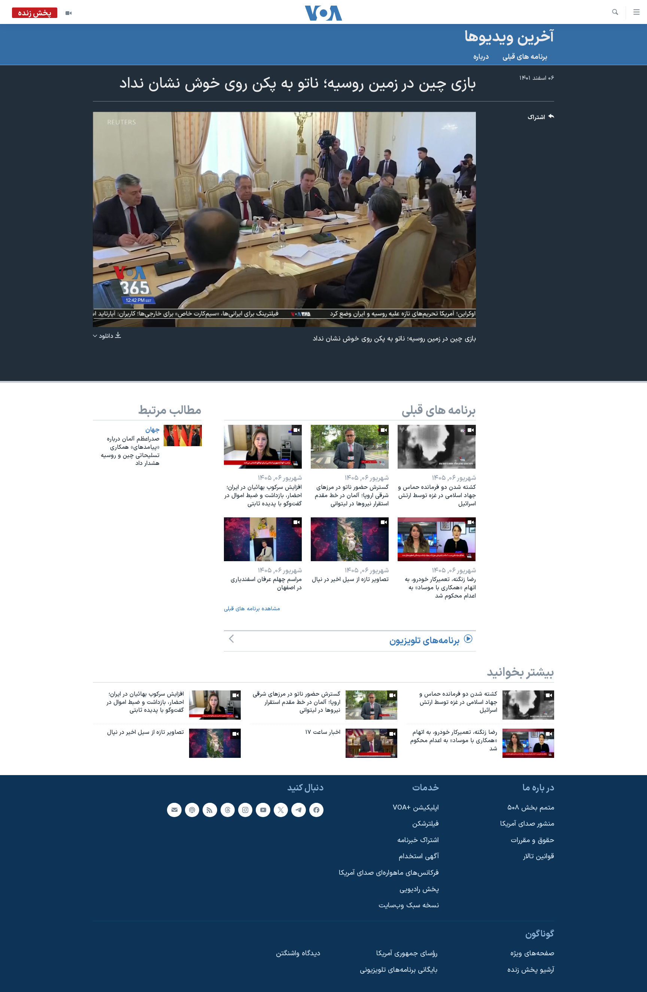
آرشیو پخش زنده (530, 970)
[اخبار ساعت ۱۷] (371, 743)
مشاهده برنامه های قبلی (252, 609)
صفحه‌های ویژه (532, 954)
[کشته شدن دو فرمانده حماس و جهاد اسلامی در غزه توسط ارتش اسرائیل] (437, 447)
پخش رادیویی (419, 889)
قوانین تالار (538, 857)
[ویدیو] (68, 13)
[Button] (541, 119)
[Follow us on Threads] (228, 810)
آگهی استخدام (419, 857)
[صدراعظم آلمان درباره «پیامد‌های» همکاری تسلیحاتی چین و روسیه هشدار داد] (183, 435)
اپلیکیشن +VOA (416, 808)
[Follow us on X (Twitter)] (281, 810)
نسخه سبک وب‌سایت (409, 906)
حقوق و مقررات (532, 840)
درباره (481, 57)
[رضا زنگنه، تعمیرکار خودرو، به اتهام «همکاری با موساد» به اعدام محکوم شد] (437, 539)
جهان (152, 430)
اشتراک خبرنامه (418, 840)
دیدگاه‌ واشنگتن (298, 954)
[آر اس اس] (210, 810)
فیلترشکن (425, 824)
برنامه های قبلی (524, 57)
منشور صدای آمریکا (527, 824)
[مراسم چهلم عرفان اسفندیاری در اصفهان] (263, 539)
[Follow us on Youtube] (263, 810)
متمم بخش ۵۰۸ (530, 808)
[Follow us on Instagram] (245, 810)
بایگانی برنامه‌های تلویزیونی (398, 970)
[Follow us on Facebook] (316, 810)
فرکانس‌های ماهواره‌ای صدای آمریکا (389, 873)
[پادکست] (192, 810)
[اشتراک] (174, 810)
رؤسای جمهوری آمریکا (406, 954)
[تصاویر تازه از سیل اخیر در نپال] (350, 539)
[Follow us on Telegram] (298, 810)
